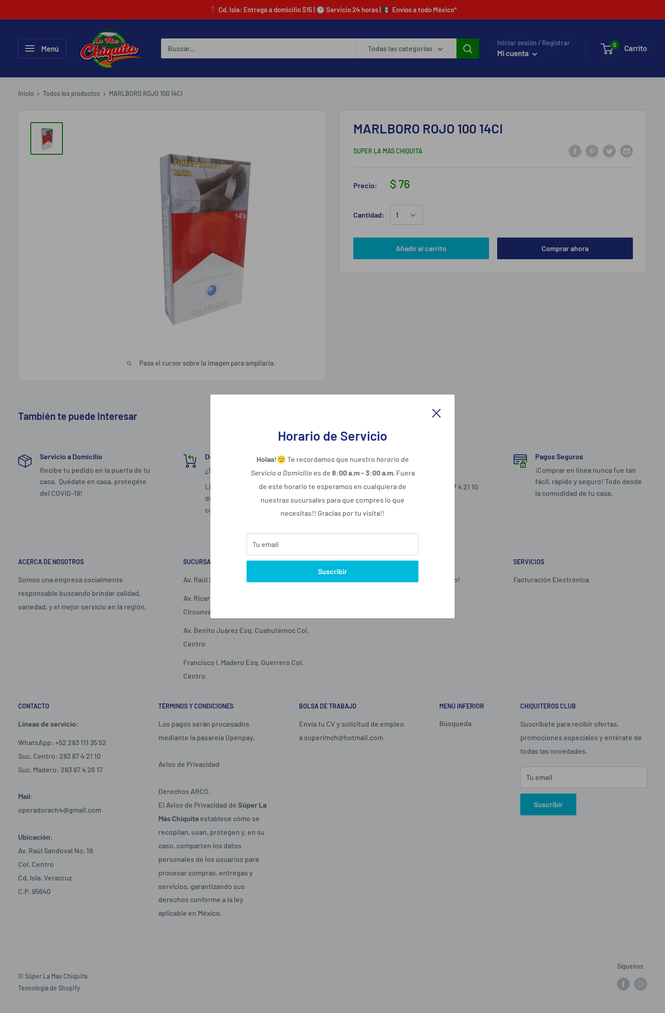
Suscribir (332, 571)
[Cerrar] (436, 412)
